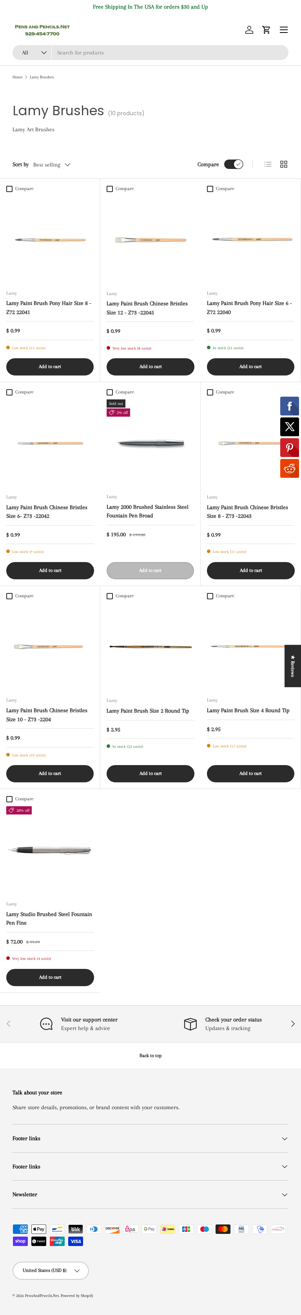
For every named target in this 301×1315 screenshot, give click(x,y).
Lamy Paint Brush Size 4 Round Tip (248, 710)
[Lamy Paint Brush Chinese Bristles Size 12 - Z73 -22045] (150, 240)
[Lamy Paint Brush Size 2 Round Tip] (150, 647)
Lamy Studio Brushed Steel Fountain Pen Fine (49, 918)
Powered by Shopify (77, 1295)
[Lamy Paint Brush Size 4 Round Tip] (250, 646)
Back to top (151, 1055)
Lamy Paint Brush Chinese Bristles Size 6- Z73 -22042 (46, 511)
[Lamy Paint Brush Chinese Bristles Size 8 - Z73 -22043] (251, 443)
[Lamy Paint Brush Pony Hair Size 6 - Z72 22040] (250, 239)
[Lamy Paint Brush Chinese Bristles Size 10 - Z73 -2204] (50, 646)
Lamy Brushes (42, 77)
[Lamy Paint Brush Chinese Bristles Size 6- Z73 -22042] (50, 443)
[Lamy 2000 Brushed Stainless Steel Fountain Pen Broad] (150, 443)
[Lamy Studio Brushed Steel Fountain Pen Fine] (50, 850)
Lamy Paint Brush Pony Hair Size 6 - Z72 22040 (249, 307)
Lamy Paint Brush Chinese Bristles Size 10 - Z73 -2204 (46, 714)
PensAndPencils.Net (42, 1295)
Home (18, 77)
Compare (208, 164)
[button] (266, 29)
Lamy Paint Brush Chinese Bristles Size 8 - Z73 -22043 (247, 511)
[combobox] (150, 52)
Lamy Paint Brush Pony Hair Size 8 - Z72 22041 (48, 307)
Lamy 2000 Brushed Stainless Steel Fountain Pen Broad (148, 511)
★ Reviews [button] (293, 666)
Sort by (21, 164)
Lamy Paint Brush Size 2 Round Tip (148, 710)
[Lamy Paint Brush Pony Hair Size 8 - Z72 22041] (50, 239)
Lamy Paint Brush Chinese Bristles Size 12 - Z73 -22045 (147, 308)
